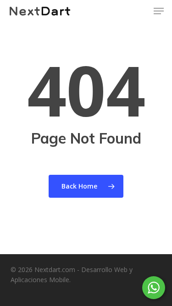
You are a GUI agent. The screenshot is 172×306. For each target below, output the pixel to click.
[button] (159, 11)
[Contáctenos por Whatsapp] (153, 287)
